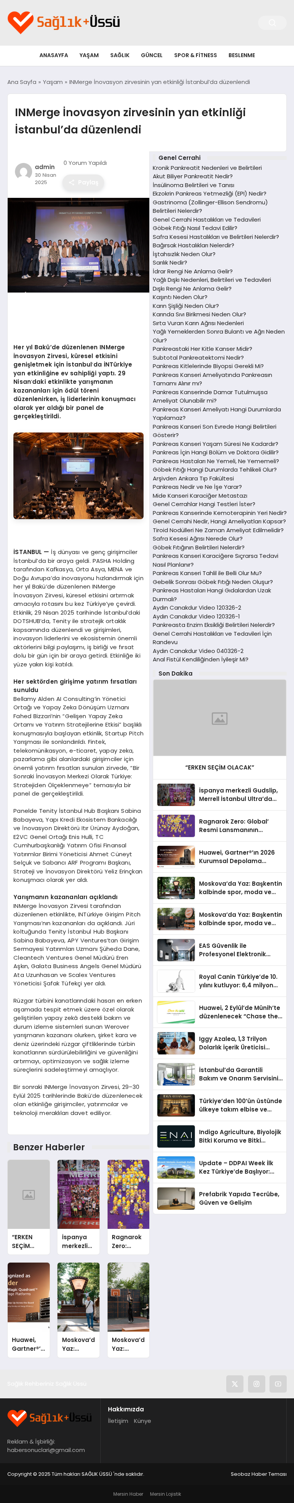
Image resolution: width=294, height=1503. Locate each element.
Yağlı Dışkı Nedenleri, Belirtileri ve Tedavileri (212, 280)
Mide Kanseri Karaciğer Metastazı (200, 496)
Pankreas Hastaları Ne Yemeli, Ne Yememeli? (216, 461)
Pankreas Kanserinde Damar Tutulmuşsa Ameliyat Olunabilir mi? (210, 396)
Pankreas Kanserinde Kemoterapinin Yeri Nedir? (220, 513)
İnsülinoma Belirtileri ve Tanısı (193, 185)
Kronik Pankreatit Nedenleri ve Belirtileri (207, 168)
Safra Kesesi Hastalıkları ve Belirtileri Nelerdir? (216, 237)
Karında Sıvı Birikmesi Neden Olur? (199, 314)
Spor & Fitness (195, 55)
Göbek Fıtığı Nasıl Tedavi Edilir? (195, 228)
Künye (142, 1421)
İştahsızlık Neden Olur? (184, 254)
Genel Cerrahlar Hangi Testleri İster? (204, 504)
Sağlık (119, 55)
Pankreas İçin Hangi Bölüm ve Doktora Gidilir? (216, 452)
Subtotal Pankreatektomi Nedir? (198, 358)
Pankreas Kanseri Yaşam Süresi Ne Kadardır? (215, 444)
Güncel (152, 55)
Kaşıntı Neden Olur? (180, 297)
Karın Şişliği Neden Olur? (186, 306)
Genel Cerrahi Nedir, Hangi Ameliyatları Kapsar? (219, 521)
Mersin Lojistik (165, 1494)
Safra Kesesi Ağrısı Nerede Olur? (198, 538)
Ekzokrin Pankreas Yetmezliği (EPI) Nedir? (209, 193)
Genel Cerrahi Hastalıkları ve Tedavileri (207, 219)
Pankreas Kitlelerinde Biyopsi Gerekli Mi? (208, 366)
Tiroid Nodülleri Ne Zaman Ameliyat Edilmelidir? (218, 530)
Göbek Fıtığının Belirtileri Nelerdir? (199, 547)
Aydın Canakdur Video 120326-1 (196, 616)
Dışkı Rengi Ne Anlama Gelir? (192, 288)
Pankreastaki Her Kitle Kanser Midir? (202, 349)
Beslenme (242, 55)
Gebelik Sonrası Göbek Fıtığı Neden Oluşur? (213, 582)
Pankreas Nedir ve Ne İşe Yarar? (197, 487)
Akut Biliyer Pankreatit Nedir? (193, 176)
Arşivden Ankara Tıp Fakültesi (193, 478)
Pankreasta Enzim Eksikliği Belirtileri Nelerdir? (214, 625)
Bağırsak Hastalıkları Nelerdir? (193, 245)
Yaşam (89, 55)
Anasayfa (53, 55)
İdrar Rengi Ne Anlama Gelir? (193, 271)
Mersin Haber (128, 1494)
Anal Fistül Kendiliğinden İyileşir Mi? (200, 659)
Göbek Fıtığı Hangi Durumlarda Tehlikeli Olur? (215, 469)
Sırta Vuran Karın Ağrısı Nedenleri (198, 323)
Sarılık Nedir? (170, 262)
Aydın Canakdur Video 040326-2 (198, 651)
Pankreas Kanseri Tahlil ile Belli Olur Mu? (207, 573)
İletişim (118, 1421)
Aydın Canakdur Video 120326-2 (197, 608)
